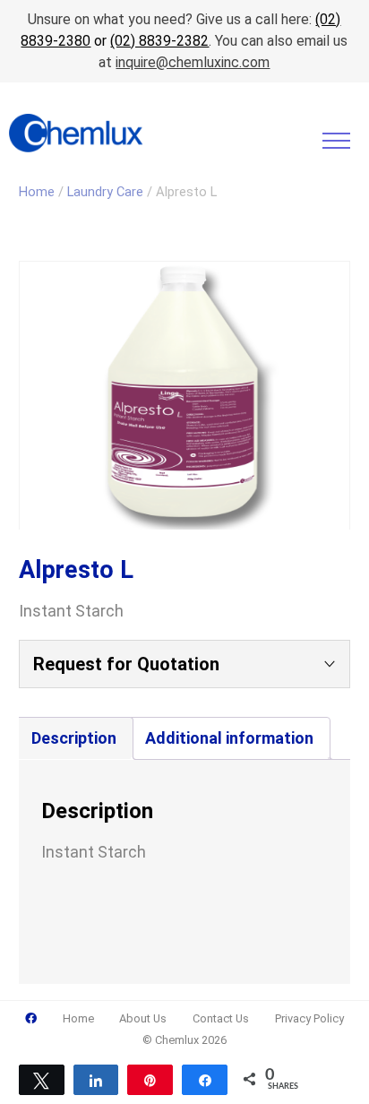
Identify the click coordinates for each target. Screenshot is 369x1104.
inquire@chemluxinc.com (193, 62)
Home (37, 192)
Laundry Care (105, 192)
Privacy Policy (309, 1018)
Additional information (229, 738)
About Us (143, 1018)
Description (73, 738)
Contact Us (221, 1018)
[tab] (73, 738)
